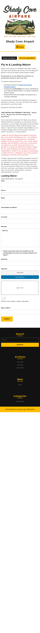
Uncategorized (20, 401)
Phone (3, 190)
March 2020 (20, 368)
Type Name (20, 272)
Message (4, 226)
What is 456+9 (6, 308)
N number (4, 217)
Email (3, 198)
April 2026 (20, 365)
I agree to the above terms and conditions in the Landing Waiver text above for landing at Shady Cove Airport (20, 253)
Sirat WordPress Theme (14, 409)
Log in (20, 384)
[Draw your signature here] (19, 288)
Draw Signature (20, 277)
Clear (3, 298)
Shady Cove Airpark (20, 41)
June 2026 (20, 362)
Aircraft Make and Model (9, 207)
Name (3, 181)
